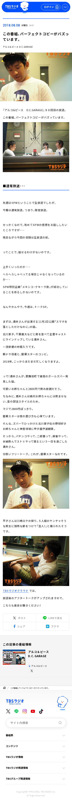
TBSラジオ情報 (14, 757)
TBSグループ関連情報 (18, 778)
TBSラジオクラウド (15, 590)
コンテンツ (12, 746)
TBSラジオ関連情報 (17, 767)
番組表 (9, 735)
